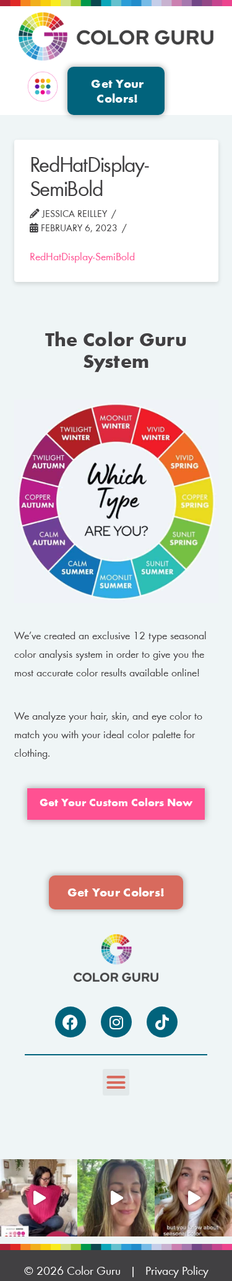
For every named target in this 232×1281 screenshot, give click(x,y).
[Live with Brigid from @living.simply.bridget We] (116, 1197)
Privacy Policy (176, 1272)
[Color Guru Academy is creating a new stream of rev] (193, 1197)
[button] (42, 88)
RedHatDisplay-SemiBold (82, 257)
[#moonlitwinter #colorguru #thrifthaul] (38, 1197)
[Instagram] (116, 1021)
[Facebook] (70, 1021)
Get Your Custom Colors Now (116, 803)
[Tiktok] (162, 1021)
